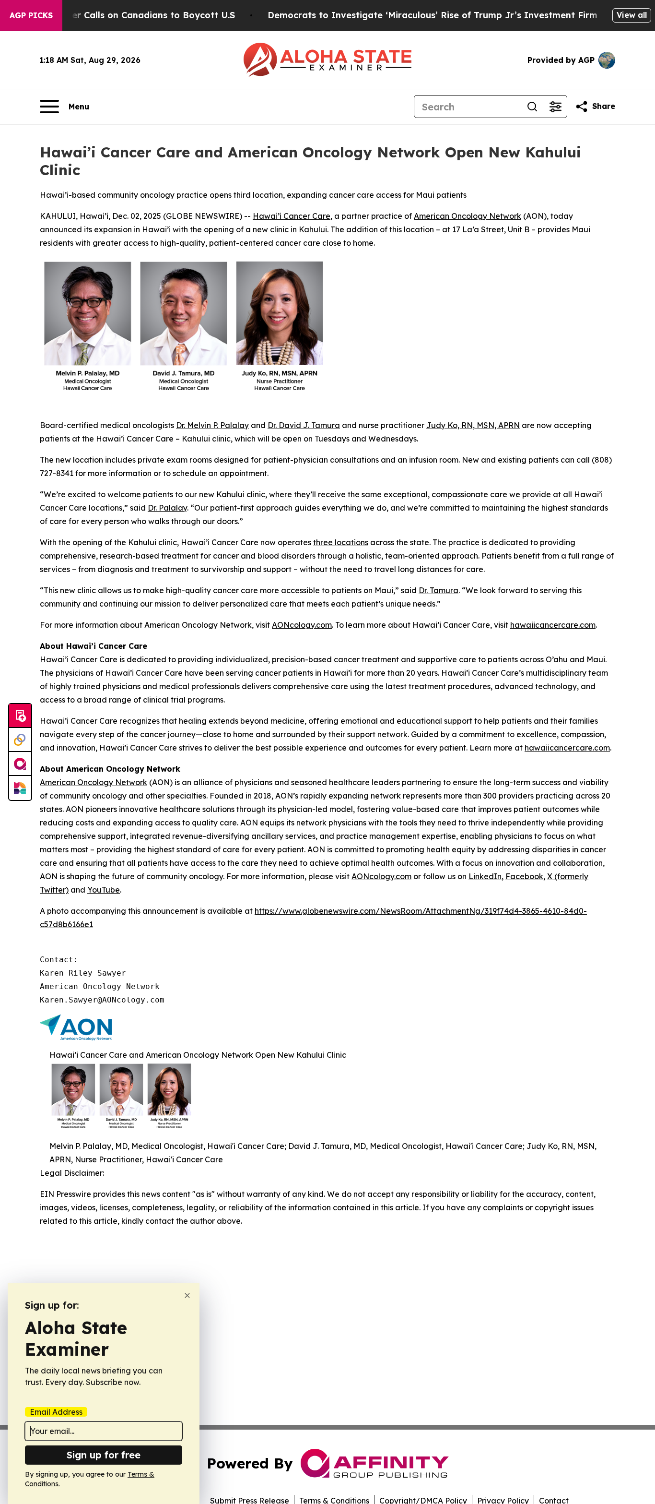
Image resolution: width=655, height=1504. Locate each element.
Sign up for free (103, 1455)
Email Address (56, 1412)
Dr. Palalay (167, 508)
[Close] (187, 1295)
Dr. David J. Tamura (304, 425)
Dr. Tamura (438, 590)
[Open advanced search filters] (555, 106)
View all (632, 15)
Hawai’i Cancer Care (291, 216)
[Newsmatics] (20, 788)
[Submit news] (20, 716)
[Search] (532, 106)
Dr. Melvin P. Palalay (212, 425)
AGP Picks (31, 15)
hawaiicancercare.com (553, 625)
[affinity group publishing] (20, 764)
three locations (340, 542)
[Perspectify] (20, 740)
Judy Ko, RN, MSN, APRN (473, 425)
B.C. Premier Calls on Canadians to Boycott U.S (131, 15)
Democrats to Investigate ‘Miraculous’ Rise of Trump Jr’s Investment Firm (432, 15)
